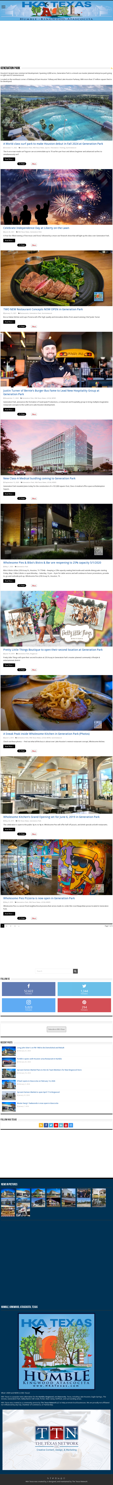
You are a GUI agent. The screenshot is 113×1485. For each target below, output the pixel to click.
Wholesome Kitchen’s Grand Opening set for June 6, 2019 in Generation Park (51, 817)
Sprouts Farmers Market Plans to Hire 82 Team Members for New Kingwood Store (49, 1070)
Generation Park (26, 148)
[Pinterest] (56, 1125)
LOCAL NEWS (51, 398)
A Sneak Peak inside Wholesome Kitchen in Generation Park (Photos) (46, 733)
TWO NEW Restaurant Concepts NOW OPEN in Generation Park (43, 309)
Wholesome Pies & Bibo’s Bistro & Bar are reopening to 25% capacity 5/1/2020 (52, 562)
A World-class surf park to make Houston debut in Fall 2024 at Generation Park (53, 143)
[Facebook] (46, 1125)
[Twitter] (51, 1125)
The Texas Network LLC (50, 1403)
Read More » (9, 159)
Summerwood (71, 148)
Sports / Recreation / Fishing (55, 148)
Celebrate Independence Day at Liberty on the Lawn (36, 228)
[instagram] (71, 1125)
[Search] (75, 971)
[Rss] (41, 1125)
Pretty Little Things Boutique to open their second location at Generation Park (53, 649)
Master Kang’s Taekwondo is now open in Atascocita (37, 1103)
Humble (42, 1397)
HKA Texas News (38, 148)
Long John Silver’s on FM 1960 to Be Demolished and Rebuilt (40, 1048)
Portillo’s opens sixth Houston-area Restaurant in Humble (39, 1059)
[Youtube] (66, 1125)
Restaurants (24, 313)
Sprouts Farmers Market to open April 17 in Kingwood (38, 1092)
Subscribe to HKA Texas (56, 1029)
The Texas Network (79, 1481)
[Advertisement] (56, 43)
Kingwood (33, 654)
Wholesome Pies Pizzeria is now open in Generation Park (39, 898)
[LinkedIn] (61, 1125)
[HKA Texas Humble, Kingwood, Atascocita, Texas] (56, 10)
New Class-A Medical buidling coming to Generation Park (39, 478)
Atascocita (62, 1397)
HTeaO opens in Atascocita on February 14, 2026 (36, 1081)
